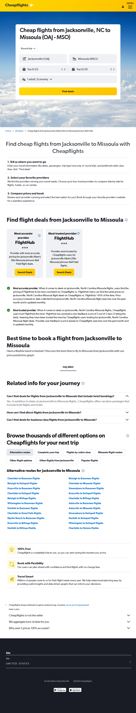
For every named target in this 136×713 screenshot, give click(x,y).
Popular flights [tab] (89, 460)
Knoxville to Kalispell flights (85, 493)
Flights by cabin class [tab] (79, 452)
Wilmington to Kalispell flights (86, 523)
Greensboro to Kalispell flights (86, 513)
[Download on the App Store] (75, 690)
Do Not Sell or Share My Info (56, 681)
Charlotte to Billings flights (84, 498)
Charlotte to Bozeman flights (23, 478)
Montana (19, 131)
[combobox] (28, 48)
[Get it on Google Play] (60, 690)
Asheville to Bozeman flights (85, 503)
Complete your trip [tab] (48, 452)
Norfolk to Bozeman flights (22, 508)
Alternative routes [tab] (20, 452)
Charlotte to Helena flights (84, 528)
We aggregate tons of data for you (29, 621)
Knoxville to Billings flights (22, 523)
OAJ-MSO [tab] (68, 367)
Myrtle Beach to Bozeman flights (25, 518)
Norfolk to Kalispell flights (83, 518)
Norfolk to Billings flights (21, 528)
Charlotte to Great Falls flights (24, 513)
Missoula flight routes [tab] (110, 452)
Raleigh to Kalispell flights (22, 483)
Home (8, 131)
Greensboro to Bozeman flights (86, 488)
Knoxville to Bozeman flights (23, 488)
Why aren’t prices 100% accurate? (29, 628)
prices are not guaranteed (77, 605)
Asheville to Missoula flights (84, 508)
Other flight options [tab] (21, 460)
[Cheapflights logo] (16, 5)
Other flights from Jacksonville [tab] (56, 460)
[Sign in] (122, 6)
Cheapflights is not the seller (26, 615)
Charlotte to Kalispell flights (23, 493)
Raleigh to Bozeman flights (84, 478)
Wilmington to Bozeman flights (25, 503)
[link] (25, 272)
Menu (130, 3)
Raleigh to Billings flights (21, 498)
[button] (41, 69)
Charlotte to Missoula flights (84, 483)
